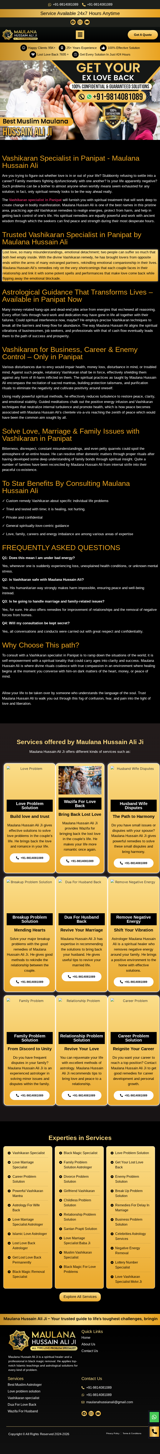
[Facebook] (73, 22)
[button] (80, 34)
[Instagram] (80, 22)
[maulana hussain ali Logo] (43, 1340)
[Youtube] (87, 22)
